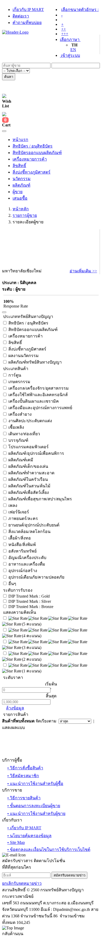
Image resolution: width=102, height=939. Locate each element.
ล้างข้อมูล (15, 708)
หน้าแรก (20, 139)
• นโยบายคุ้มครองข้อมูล (29, 835)
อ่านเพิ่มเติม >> (83, 271)
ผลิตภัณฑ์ (21, 185)
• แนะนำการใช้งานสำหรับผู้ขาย (36, 813)
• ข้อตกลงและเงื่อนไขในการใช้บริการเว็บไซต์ (48, 849)
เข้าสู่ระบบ (70, 55)
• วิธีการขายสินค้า (24, 798)
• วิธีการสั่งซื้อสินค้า (25, 768)
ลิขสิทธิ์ (19, 165)
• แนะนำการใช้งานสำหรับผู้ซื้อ (35, 783)
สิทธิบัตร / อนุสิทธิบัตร (33, 146)
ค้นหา (8, 77)
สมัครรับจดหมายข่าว (69, 875)
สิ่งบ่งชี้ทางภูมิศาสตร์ (31, 172)
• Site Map (16, 842)
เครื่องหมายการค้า (30, 159)
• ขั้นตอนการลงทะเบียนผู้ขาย (33, 805)
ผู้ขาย (17, 191)
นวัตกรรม (22, 178)
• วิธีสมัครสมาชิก (23, 776)
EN (73, 49)
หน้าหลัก (21, 209)
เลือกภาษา (70, 39)
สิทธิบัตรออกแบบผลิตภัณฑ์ (37, 152)
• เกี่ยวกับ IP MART (24, 828)
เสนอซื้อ (20, 198)
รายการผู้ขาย (25, 215)
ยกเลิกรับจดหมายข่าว (22, 883)
